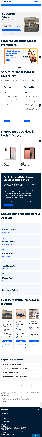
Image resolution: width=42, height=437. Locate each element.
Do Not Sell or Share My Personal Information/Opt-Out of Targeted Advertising (13, 427)
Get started (6, 120)
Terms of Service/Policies (5, 429)
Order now (36, 1)
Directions (7, 341)
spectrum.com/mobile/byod (5, 393)
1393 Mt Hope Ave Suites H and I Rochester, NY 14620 (21, 328)
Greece (12, 9)
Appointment (7, 344)
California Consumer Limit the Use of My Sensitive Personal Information (12, 428)
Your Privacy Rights (4, 424)
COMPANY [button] (5, 413)
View (7, 347)
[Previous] (2, 57)
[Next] (40, 57)
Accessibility (3, 425)
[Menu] (1, 1)
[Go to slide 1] (19, 67)
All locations (3, 9)
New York (7, 9)
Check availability (21, 4)
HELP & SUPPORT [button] (7, 421)
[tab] (21, 413)
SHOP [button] (3, 416)
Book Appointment (8, 205)
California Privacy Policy (4, 426)
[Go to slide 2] (21, 67)
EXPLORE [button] (4, 418)
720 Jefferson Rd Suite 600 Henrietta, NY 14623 (34, 327)
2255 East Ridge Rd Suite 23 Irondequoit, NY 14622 (8, 328)
